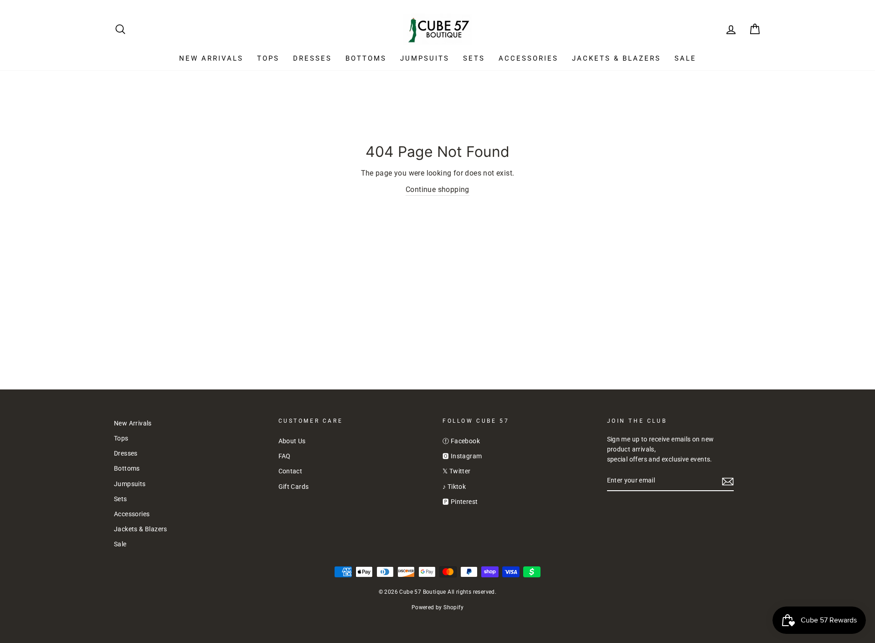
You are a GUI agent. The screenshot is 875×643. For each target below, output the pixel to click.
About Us (292, 441)
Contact (290, 471)
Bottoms (365, 58)
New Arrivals (211, 58)
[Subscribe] (728, 481)
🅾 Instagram (462, 456)
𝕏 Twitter (457, 471)
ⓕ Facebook (461, 441)
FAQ (284, 456)
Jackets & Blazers (616, 58)
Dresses (312, 58)
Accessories (528, 58)
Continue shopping (437, 189)
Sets (474, 58)
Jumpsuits (424, 58)
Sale (685, 58)
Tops (268, 58)
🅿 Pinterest (460, 501)
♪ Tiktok (454, 486)
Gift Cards (293, 486)
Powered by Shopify (437, 607)
